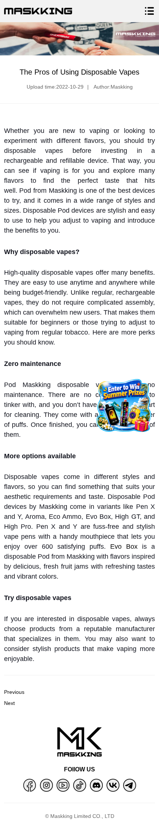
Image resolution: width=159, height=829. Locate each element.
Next (9, 703)
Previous (14, 692)
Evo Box (124, 546)
